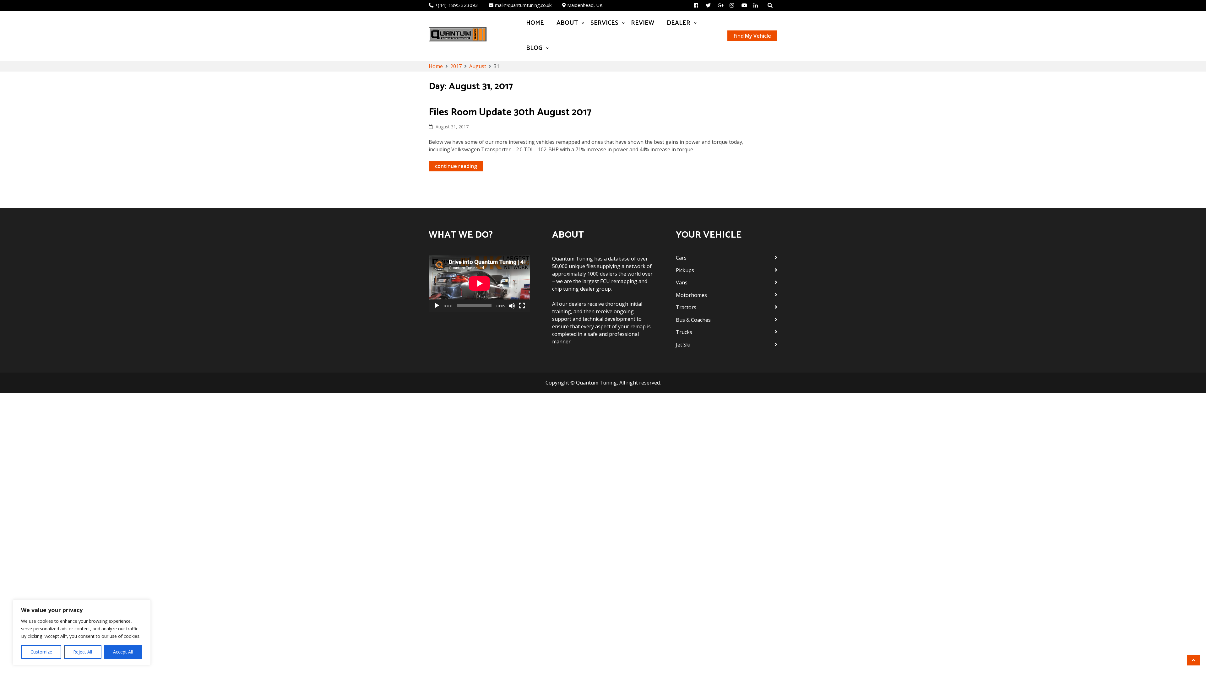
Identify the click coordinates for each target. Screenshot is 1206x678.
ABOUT (567, 23)
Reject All (82, 652)
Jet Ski (683, 344)
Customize (41, 652)
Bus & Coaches (693, 319)
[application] (479, 283)
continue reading (456, 166)
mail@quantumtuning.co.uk (523, 5)
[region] (82, 632)
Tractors (686, 307)
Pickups (685, 270)
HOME (535, 23)
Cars (681, 257)
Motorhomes (691, 295)
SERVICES (604, 23)
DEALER (678, 23)
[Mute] (512, 306)
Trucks (684, 332)
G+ (721, 5)
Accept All (123, 652)
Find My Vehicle (752, 35)
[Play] (437, 306)
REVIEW (642, 23)
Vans (681, 282)
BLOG (534, 48)
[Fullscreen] (522, 306)
